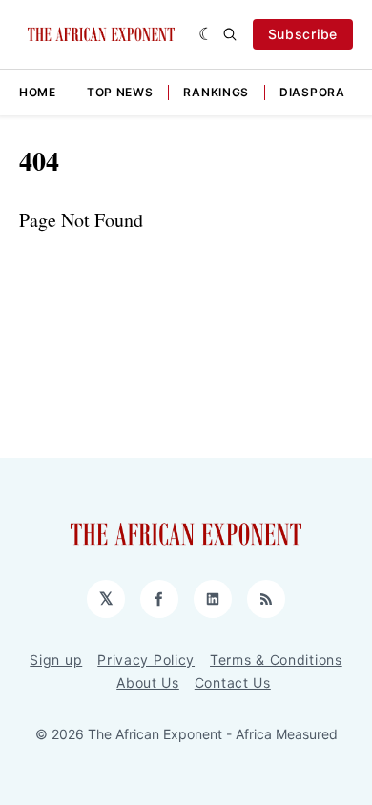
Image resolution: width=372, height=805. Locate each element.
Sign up (56, 659)
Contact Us (233, 682)
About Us (147, 682)
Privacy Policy (146, 659)
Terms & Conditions (276, 659)
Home (37, 92)
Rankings (216, 92)
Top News (120, 92)
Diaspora (312, 92)
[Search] (230, 34)
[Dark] (206, 34)
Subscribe (303, 34)
